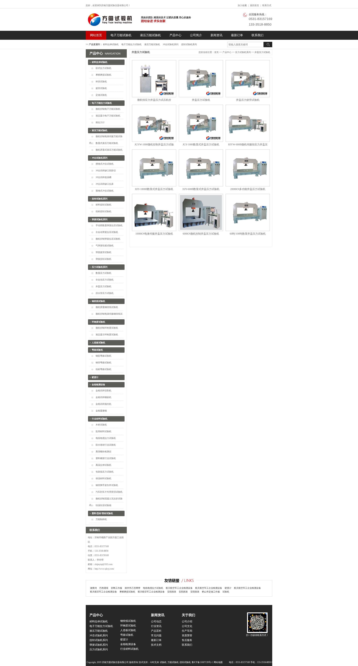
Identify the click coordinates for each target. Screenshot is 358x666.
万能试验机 (173, 662)
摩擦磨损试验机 (103, 75)
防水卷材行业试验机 (106, 445)
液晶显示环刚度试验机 (107, 334)
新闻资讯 (216, 35)
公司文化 (187, 626)
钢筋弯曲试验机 (103, 356)
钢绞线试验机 (98, 301)
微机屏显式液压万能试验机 (109, 150)
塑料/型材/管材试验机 (102, 513)
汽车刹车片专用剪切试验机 (109, 492)
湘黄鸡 (93, 588)
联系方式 (266, 5)
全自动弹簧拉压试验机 (107, 232)
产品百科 (156, 630)
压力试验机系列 (99, 267)
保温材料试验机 (103, 478)
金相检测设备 (98, 384)
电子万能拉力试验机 (131, 44)
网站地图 (218, 662)
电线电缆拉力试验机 (106, 438)
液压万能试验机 (150, 35)
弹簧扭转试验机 (103, 259)
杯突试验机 (101, 81)
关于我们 (188, 615)
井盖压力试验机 (103, 286)
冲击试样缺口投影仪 (106, 170)
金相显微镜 (101, 410)
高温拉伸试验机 (103, 465)
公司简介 (196, 35)
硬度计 (95, 377)
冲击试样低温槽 (103, 177)
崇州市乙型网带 (132, 588)
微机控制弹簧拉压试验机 (108, 239)
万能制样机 (101, 519)
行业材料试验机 (99, 418)
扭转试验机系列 (189, 44)
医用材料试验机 (103, 431)
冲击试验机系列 (170, 44)
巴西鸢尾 (103, 588)
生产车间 (187, 630)
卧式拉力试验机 (103, 68)
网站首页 (96, 35)
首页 (216, 52)
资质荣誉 (187, 635)
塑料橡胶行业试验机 (106, 458)
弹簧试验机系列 (99, 219)
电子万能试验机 (121, 35)
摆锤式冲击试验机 (105, 164)
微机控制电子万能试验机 (108, 109)
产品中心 (175, 35)
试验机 (225, 591)
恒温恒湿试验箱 (103, 505)
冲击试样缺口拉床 (105, 184)
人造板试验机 (98, 342)
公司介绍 (187, 621)
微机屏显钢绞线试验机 (107, 307)
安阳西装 (171, 591)
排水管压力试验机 (105, 293)
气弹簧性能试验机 (105, 245)
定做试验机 (101, 95)
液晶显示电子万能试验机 (108, 115)
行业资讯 (156, 626)
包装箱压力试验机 (105, 471)
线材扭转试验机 (103, 211)
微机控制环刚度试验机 (107, 328)
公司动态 (156, 621)
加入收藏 (242, 5)
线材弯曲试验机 (103, 369)
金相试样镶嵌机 (103, 397)
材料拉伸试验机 (111, 44)
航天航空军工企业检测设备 (179, 588)
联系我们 (257, 35)
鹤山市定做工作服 (211, 591)
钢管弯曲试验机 (103, 362)
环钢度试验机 (98, 322)
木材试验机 (101, 424)
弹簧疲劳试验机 (103, 252)
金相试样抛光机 (103, 404)
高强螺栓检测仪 (103, 451)
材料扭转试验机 (103, 204)
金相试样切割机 (103, 390)
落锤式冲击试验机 (105, 190)
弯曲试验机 (97, 350)
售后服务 (187, 640)
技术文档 (156, 644)
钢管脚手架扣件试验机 (107, 485)
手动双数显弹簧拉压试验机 (109, 225)
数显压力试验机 (103, 273)
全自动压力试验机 (105, 279)
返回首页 (254, 5)
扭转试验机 (185, 662)
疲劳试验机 (101, 88)
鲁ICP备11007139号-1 (202, 662)
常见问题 (156, 635)
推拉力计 (100, 122)
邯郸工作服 (116, 588)
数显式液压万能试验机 (107, 143)
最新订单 (237, 35)
